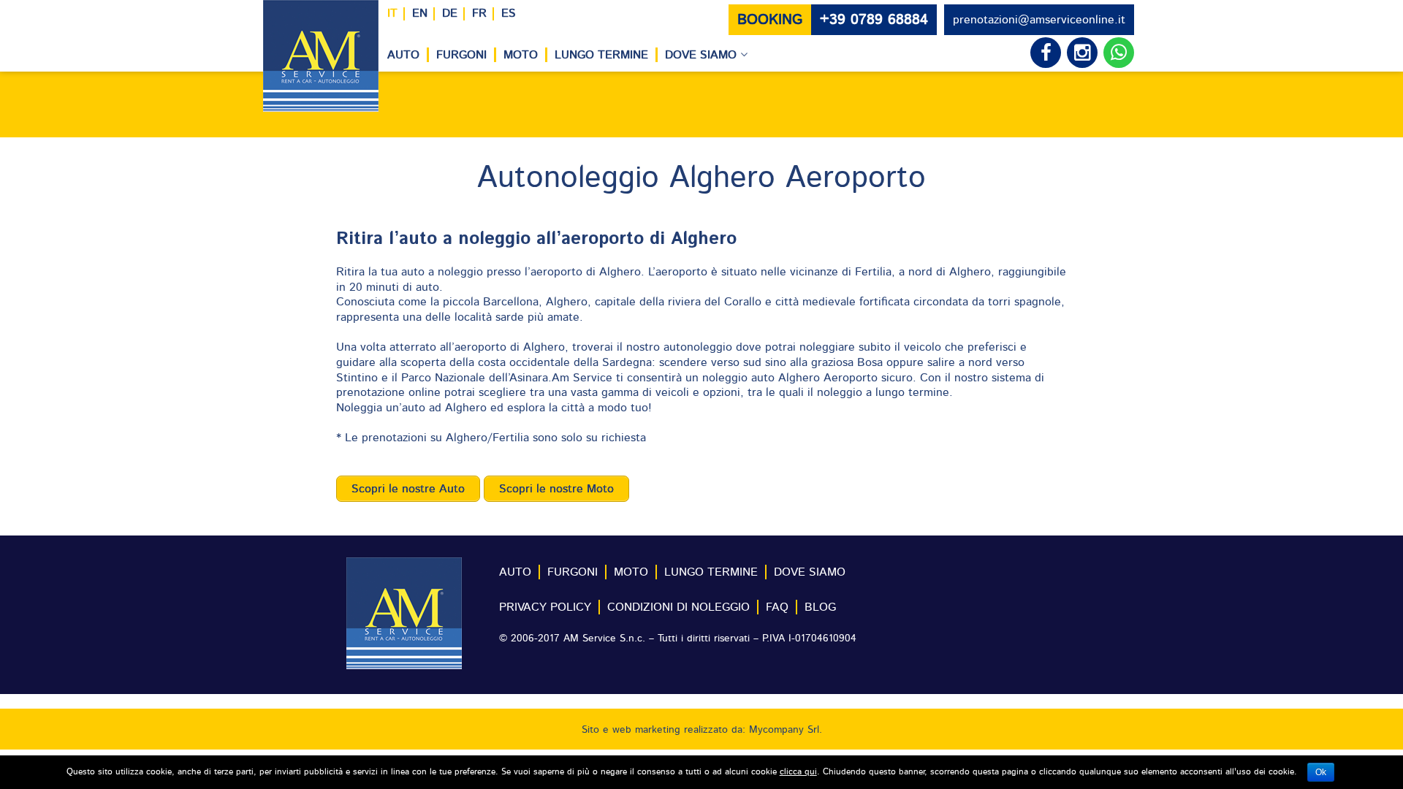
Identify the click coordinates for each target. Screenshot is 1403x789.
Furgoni (461, 55)
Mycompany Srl (784, 730)
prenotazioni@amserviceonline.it (1039, 20)
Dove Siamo (701, 55)
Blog (820, 607)
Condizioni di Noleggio (678, 607)
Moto (520, 55)
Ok (1320, 772)
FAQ (777, 607)
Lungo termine (601, 55)
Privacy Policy (545, 607)
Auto (403, 55)
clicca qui (798, 771)
